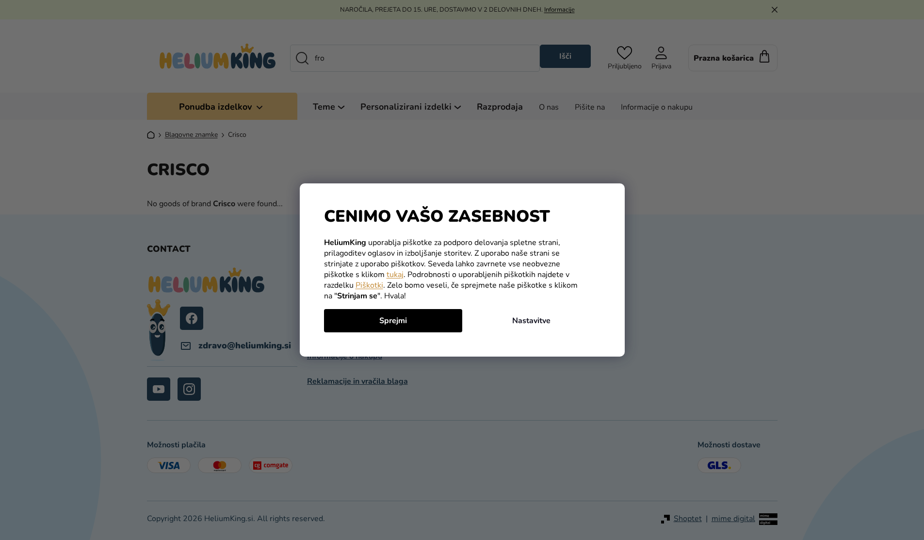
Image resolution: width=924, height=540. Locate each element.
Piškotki (369, 285)
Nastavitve (531, 320)
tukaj (395, 274)
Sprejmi (393, 320)
